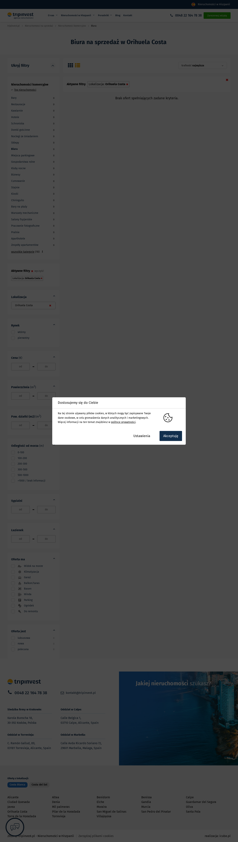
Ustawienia (141, 436)
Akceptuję (170, 436)
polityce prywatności (123, 422)
